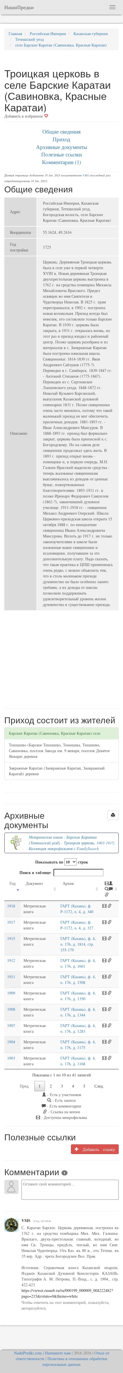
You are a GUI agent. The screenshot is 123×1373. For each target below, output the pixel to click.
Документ (34, 883)
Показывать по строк (61, 862)
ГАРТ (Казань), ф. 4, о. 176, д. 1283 (78, 1028)
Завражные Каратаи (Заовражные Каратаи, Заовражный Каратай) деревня (57, 770)
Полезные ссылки (61, 154)
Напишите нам (58, 1353)
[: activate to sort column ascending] (109, 889)
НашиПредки (19, 7)
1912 (11, 960)
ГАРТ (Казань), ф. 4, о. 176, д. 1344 (78, 1012)
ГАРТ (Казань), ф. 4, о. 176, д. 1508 (78, 979)
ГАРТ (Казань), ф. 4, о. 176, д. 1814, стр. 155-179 (78, 944)
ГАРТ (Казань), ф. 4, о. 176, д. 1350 (78, 995)
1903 (11, 1058)
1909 (11, 993)
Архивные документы (61, 146)
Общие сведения (61, 131)
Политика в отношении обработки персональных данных (74, 1361)
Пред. (24, 1086)
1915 (11, 938)
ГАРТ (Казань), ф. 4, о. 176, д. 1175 (78, 1044)
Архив (68, 883)
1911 (11, 976)
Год (12, 883)
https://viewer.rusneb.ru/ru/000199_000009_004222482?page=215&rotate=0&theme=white (67, 1293)
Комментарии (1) (61, 162)
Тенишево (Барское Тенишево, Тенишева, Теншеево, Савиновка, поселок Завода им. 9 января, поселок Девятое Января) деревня (59, 750)
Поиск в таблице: (35, 872)
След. (99, 1086)
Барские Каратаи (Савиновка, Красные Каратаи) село (54, 733)
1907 (11, 1025)
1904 (11, 1041)
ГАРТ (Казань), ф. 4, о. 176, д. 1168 (78, 1060)
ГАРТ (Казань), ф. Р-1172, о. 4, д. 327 (76, 925)
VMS (86, 175)
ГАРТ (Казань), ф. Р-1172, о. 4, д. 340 (76, 908)
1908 (11, 1009)
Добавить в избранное (24, 116)
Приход (61, 139)
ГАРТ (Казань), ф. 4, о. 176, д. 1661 (78, 963)
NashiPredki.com (28, 1353)
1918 (11, 906)
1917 (11, 922)
